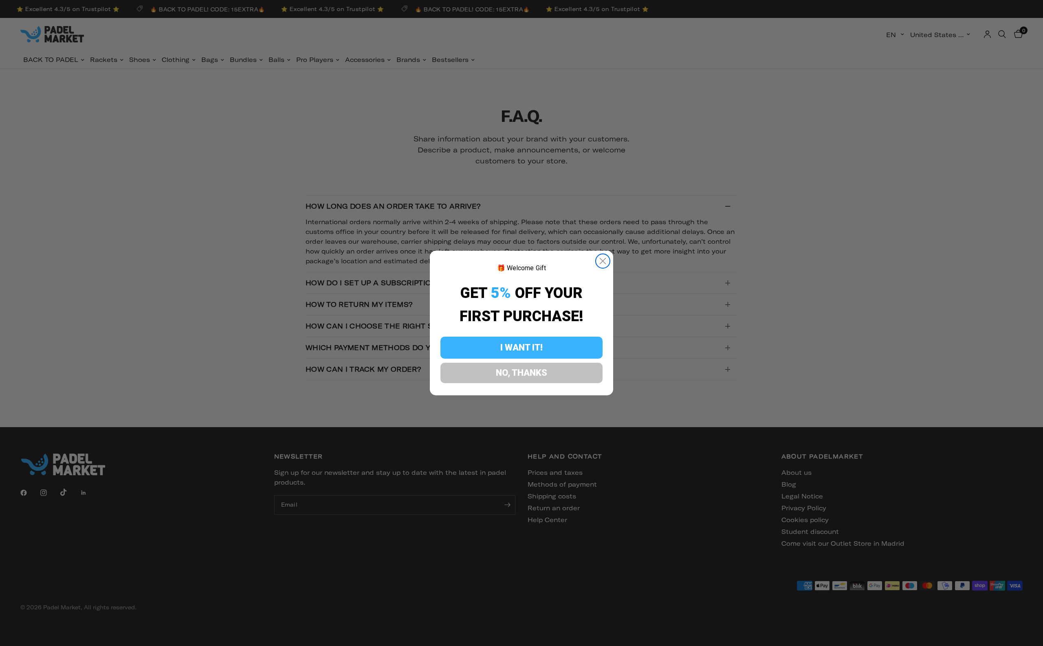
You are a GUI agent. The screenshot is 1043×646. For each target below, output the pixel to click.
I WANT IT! (521, 347)
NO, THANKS (521, 373)
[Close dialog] (603, 261)
